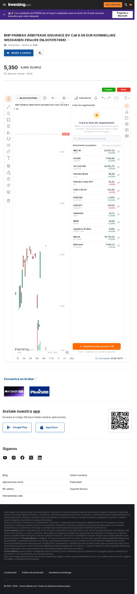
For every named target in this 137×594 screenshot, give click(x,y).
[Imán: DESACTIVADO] (9, 166)
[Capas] (8, 192)
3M (37, 358)
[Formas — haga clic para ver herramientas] (9, 120)
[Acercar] (37, 346)
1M (30, 358)
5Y (64, 358)
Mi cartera (8, 488)
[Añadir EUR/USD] (118, 198)
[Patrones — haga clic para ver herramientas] (9, 139)
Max (72, 358)
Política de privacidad (32, 572)
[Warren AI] (126, 136)
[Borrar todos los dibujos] (9, 201)
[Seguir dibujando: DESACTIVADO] (9, 172)
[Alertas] (126, 112)
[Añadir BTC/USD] (118, 238)
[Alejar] (32, 346)
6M (43, 358)
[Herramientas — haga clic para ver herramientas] (9, 152)
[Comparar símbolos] (44, 98)
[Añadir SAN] (118, 214)
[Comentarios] (126, 130)
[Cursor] (9, 99)
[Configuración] (67, 352)
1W (24, 358)
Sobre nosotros (78, 475)
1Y (58, 358)
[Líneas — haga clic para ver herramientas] (9, 107)
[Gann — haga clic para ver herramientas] (9, 132)
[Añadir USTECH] (118, 167)
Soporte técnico (79, 488)
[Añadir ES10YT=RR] (118, 230)
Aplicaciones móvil (13, 482)
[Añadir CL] (118, 183)
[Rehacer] (108, 98)
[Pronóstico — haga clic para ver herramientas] (9, 145)
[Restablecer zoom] (50, 346)
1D (18, 358)
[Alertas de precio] (95, 98)
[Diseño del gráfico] (117, 98)
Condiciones (10, 572)
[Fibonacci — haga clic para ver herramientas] (9, 126)
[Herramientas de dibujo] (14, 228)
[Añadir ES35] (118, 151)
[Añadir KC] (118, 191)
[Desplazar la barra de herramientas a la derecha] (128, 98)
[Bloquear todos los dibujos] (9, 179)
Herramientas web (13, 495)
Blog (5, 475)
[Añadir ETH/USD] (118, 245)
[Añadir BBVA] (118, 222)
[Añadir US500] (118, 159)
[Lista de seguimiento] (126, 106)
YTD (51, 358)
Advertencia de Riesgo (60, 572)
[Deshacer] (103, 98)
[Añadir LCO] (118, 175)
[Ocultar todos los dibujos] (9, 185)
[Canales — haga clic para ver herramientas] (9, 113)
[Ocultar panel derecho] (69, 228)
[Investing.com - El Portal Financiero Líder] (19, 5)
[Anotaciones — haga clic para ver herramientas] (9, 158)
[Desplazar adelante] (46, 346)
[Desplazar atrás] (41, 346)
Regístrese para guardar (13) (98, 346)
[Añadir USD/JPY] (118, 206)
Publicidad (76, 482)
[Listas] (126, 118)
